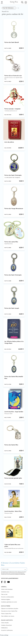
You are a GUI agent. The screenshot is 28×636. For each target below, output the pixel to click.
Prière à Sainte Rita (6, 613)
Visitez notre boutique (7, 589)
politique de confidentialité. (20, 574)
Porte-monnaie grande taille (13, 478)
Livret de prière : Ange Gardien (13, 412)
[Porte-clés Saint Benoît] (14, 29)
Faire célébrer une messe (7, 616)
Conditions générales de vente (9, 602)
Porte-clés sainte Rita (11, 242)
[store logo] (14, 2)
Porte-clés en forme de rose (13, 76)
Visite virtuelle (5, 623)
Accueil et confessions (7, 630)
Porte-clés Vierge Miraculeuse (13, 208)
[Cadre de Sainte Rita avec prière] (14, 532)
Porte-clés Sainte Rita (11, 445)
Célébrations (4, 628)
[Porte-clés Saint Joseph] (14, 295)
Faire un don (4, 594)
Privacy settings (4, 635)
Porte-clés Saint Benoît (11, 42)
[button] (9, 8)
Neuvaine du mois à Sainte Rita (9, 611)
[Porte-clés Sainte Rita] (14, 432)
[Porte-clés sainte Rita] (14, 229)
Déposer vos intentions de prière (9, 608)
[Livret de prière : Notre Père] (14, 498)
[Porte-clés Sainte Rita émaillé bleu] (14, 364)
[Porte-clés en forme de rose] (14, 63)
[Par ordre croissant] (18, 8)
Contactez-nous (5, 592)
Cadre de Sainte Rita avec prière (12, 545)
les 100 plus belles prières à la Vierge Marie (13, 342)
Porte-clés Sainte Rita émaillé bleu (13, 377)
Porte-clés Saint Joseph (11, 308)
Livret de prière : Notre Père (13, 511)
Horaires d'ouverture (6, 625)
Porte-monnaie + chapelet (12, 109)
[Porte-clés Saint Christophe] (14, 162)
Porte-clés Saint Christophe (13, 175)
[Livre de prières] (14, 129)
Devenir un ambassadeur (7, 597)
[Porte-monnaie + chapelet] (14, 96)
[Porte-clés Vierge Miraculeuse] (14, 196)
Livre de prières (9, 142)
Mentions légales (5, 599)
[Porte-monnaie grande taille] (14, 465)
